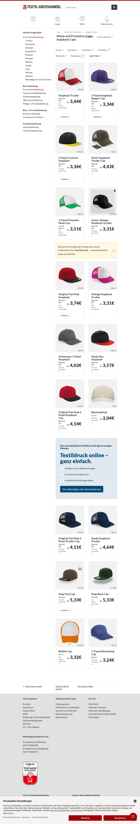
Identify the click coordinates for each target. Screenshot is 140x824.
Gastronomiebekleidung (34, 93)
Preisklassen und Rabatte (67, 707)
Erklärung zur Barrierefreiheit (36, 717)
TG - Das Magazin (31, 727)
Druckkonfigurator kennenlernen (81, 489)
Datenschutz (29, 710)
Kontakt (27, 704)
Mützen (29, 72)
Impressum (28, 707)
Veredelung (75, 56)
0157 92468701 (30, 751)
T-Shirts (29, 40)
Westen (29, 62)
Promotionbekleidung (33, 37)
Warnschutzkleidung (32, 100)
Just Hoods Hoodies (85, 686)
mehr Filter (95, 56)
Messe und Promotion (72, 32)
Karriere (27, 723)
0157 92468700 (30, 745)
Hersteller (72, 50)
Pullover (29, 54)
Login (58, 24)
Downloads (93, 717)
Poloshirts (30, 44)
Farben (59, 50)
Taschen (29, 76)
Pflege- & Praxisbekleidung (35, 103)
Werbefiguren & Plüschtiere (38, 79)
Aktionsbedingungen (33, 720)
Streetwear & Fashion (33, 117)
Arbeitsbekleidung (31, 96)
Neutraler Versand (97, 707)
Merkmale (60, 56)
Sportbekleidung (31, 127)
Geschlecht (87, 50)
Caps (27, 69)
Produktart (104, 49)
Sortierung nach (104, 37)
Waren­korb (107, 20)
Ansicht (88, 37)
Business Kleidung (31, 113)
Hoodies (29, 58)
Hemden (29, 47)
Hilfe (82, 24)
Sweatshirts (30, 51)
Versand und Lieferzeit (66, 710)
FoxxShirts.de (81, 250)
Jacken (28, 65)
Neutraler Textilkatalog (99, 710)
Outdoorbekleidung (32, 130)
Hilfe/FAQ (93, 704)
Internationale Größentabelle (102, 714)
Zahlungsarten (62, 704)
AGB (25, 714)
